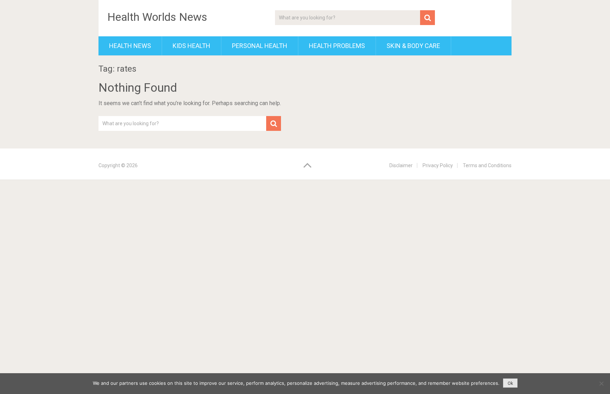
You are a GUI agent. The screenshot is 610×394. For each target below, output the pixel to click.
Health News (130, 45)
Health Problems (337, 45)
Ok (510, 383)
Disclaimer (401, 165)
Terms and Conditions (487, 165)
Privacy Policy (438, 165)
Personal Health (259, 45)
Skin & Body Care (413, 45)
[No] (601, 383)
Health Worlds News (157, 17)
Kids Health (191, 45)
